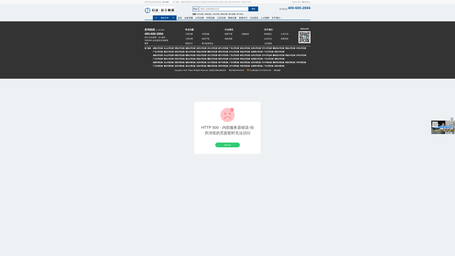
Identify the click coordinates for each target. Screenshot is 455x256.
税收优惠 (228, 38)
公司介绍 (284, 33)
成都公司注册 (158, 48)
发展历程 (284, 38)
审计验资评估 (207, 43)
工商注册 (189, 33)
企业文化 (268, 38)
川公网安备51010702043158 (260, 70)
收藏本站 (307, 2)
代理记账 (205, 33)
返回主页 (227, 145)
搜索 (253, 9)
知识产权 (205, 38)
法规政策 (245, 33)
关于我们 (268, 29)
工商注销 (189, 38)
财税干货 (228, 33)
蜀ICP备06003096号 (236, 70)
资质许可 (189, 43)
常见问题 (189, 29)
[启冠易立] (160, 9)
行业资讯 (229, 29)
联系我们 (268, 33)
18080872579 (246, 2)
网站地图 (277, 70)
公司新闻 (268, 43)
